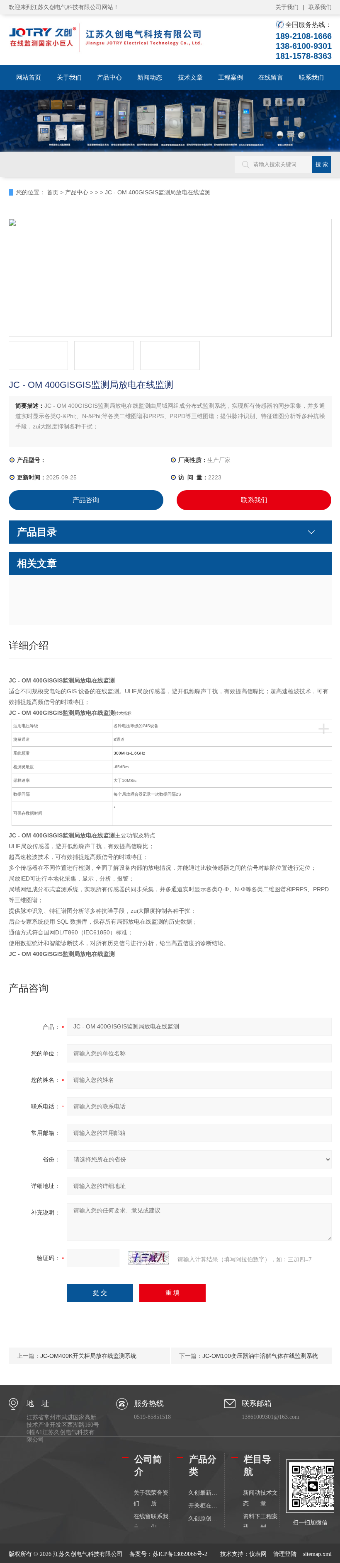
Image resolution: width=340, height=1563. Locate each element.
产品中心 (109, 77)
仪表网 (258, 1554)
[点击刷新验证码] (148, 1258)
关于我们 (287, 7)
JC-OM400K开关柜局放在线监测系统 (88, 1356)
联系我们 (320, 7)
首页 (52, 192)
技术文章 (190, 77)
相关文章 (37, 563)
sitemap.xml (317, 1554)
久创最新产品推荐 (202, 1493)
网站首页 (28, 77)
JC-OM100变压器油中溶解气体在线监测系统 (260, 1356)
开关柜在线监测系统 (202, 1506)
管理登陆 (284, 1554)
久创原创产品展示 (202, 1518)
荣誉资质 (159, 1498)
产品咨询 (86, 499)
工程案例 (230, 77)
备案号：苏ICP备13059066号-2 (168, 1554)
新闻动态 (149, 77)
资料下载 (251, 1521)
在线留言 (270, 77)
